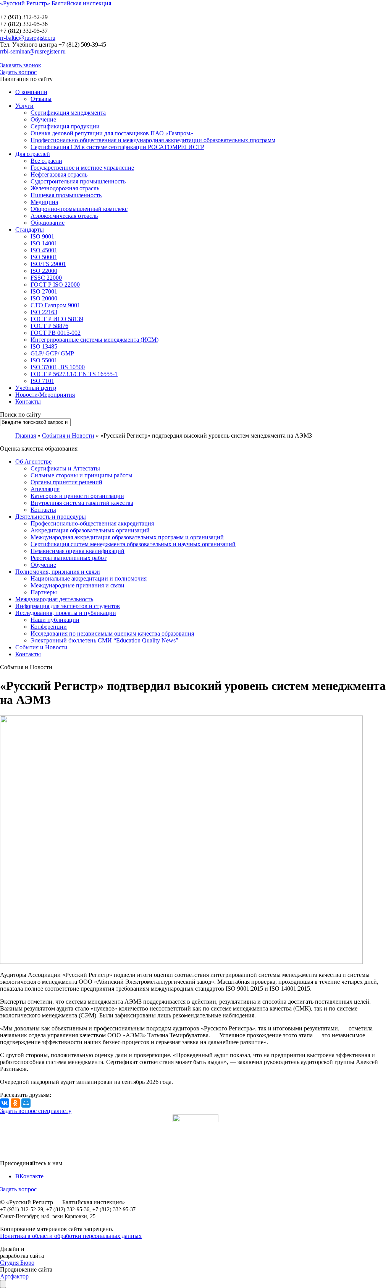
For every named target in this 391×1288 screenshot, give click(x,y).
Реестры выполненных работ (69, 558)
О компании (31, 92)
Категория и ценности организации (77, 496)
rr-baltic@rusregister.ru (27, 37)
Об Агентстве (33, 461)
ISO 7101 (42, 381)
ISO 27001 (44, 291)
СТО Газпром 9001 (55, 305)
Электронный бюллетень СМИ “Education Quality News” (104, 640)
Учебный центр (35, 387)
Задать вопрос (18, 72)
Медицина (44, 202)
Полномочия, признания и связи (57, 571)
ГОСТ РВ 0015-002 (56, 332)
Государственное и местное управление (82, 167)
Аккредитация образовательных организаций (90, 530)
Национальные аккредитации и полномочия (89, 578)
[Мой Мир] (26, 1103)
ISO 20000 (44, 298)
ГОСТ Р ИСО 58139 (57, 319)
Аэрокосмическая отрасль (64, 216)
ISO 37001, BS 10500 (58, 367)
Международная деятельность (54, 599)
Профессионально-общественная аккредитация (92, 523)
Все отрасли (46, 160)
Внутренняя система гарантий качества (82, 503)
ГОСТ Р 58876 (49, 326)
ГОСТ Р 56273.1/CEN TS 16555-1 (74, 374)
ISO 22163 (44, 312)
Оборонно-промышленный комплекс (79, 209)
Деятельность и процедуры (50, 516)
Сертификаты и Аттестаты (65, 468)
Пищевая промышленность (66, 195)
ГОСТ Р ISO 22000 (55, 284)
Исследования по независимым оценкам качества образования (112, 633)
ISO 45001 (44, 250)
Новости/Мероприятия (45, 394)
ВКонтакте (29, 1176)
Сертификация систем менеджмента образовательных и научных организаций (133, 544)
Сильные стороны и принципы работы (81, 475)
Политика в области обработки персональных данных (71, 1236)
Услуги (24, 105)
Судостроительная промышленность (78, 181)
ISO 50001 (44, 257)
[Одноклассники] (15, 1103)
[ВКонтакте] (4, 1103)
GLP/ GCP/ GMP (52, 353)
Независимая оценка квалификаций (77, 551)
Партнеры (44, 592)
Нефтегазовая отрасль (59, 174)
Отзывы (41, 99)
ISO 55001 (44, 360)
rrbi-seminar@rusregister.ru (33, 51)
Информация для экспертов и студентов (67, 606)
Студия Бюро (17, 1262)
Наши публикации (55, 619)
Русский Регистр (51, 10)
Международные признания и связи (77, 585)
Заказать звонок (20, 65)
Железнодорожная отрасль (65, 188)
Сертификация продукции (65, 126)
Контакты (28, 401)
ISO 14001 (44, 243)
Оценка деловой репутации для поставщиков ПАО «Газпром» (112, 133)
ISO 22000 (44, 271)
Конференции (49, 626)
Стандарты (29, 229)
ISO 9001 (42, 236)
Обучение (43, 119)
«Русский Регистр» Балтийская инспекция (55, 3)
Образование (48, 222)
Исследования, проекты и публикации (65, 613)
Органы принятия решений (66, 482)
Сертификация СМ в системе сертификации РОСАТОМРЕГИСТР (117, 147)
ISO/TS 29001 (48, 264)
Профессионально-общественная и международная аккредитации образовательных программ (153, 140)
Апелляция (45, 489)
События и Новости (41, 647)
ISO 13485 (44, 346)
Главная (25, 435)
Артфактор (14, 1276)
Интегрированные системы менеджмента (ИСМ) (94, 339)
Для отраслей (32, 154)
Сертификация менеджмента (68, 112)
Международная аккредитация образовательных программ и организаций (127, 537)
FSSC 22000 (46, 277)
